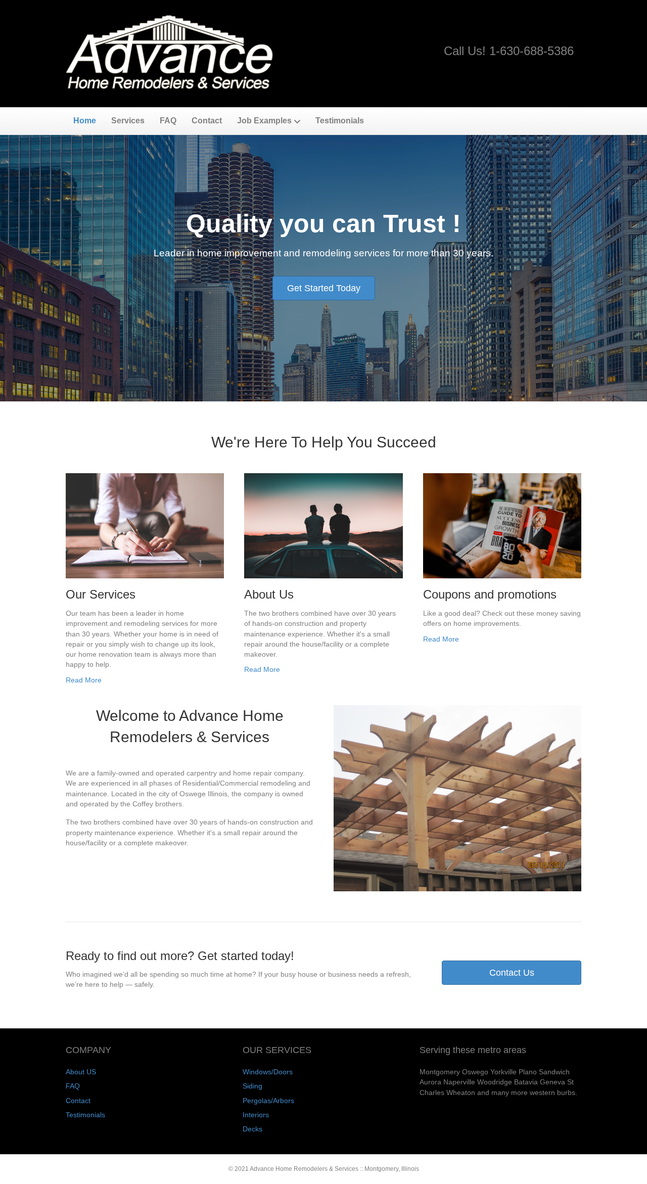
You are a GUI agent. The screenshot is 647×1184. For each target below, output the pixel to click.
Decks (252, 1129)
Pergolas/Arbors (268, 1101)
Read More (84, 680)
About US (81, 1072)
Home (84, 120)
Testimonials (339, 120)
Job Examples (264, 120)
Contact (207, 120)
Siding (252, 1086)
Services (128, 120)
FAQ (168, 120)
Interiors (256, 1115)
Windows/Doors (268, 1072)
